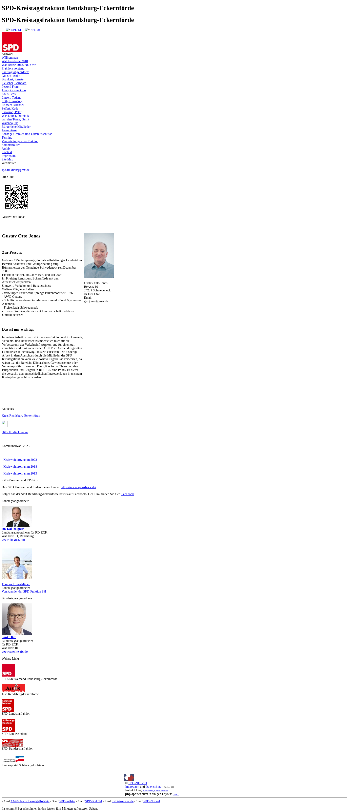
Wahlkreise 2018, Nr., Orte (19, 64)
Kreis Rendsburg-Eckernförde (21, 415)
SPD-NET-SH (137, 783)
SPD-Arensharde (123, 801)
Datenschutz (153, 786)
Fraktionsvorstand (13, 68)
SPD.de (35, 30)
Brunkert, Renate (12, 79)
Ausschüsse (9, 130)
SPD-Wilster (67, 801)
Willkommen (10, 57)
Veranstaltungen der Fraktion (20, 141)
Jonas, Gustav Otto (14, 90)
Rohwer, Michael (13, 105)
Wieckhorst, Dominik (15, 115)
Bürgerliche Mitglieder (16, 126)
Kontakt (7, 152)
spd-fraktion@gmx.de (15, 170)
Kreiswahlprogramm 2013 (20, 473)
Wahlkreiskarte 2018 (15, 61)
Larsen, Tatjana (11, 97)
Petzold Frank (10, 86)
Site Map (7, 159)
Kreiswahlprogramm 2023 (20, 459)
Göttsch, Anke (11, 75)
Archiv (6, 148)
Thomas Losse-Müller (16, 584)
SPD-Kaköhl (93, 801)
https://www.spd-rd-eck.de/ (78, 487)
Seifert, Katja (10, 108)
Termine (7, 137)
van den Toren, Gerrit (15, 119)
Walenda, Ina (10, 123)
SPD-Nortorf (151, 801)
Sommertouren (11, 145)
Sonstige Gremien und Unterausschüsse (27, 134)
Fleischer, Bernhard (14, 83)
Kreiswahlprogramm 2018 (20, 466)
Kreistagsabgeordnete (15, 72)
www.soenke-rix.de (15, 651)
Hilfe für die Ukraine (15, 432)
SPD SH (16, 30)
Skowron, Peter (11, 112)
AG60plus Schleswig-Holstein (30, 801)
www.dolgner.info (13, 539)
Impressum (9, 155)
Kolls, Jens (9, 94)
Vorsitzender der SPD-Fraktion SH (24, 591)
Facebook (127, 494)
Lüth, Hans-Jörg (12, 101)
